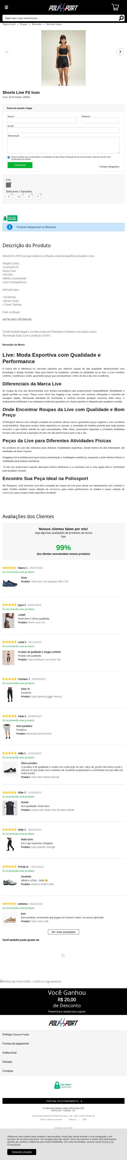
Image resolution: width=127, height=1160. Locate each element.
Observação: (14, 135)
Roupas (24, 24)
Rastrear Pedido (21, 1034)
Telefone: (86, 116)
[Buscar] (121, 18)
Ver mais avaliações (63, 932)
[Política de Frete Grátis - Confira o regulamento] (63, 981)
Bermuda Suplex (54, 24)
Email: (11, 126)
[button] (59, 85)
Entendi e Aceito (22, 1152)
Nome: (11, 116)
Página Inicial (9, 24)
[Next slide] (120, 51)
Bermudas (37, 24)
